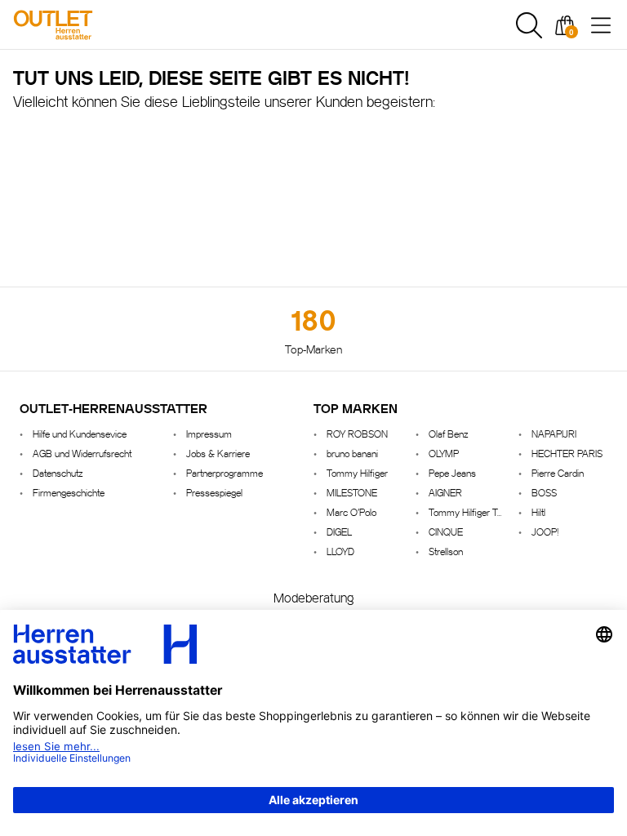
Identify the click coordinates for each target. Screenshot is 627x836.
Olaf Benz (448, 433)
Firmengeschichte (68, 491)
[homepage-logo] (99, 25)
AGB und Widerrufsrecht (82, 452)
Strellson (446, 550)
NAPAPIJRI (553, 433)
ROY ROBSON (357, 433)
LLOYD (340, 550)
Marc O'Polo (351, 511)
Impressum (209, 433)
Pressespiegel (214, 491)
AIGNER (445, 491)
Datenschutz (57, 472)
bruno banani (352, 452)
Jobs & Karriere (218, 452)
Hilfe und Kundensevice (80, 433)
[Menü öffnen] (601, 25)
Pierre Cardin (557, 472)
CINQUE (446, 531)
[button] (529, 25)
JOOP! (544, 531)
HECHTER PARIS (567, 452)
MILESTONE (352, 491)
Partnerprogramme (224, 472)
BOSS (544, 491)
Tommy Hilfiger (357, 472)
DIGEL (339, 531)
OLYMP (444, 452)
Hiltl (538, 511)
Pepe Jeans (452, 472)
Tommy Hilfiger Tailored (467, 511)
